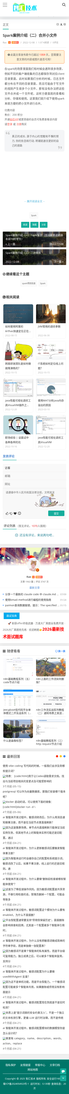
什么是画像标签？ (13, 740)
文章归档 (55, 1065)
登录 (9, 124)
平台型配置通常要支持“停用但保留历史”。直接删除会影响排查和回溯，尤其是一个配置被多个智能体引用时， (34, 925)
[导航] (5, 4)
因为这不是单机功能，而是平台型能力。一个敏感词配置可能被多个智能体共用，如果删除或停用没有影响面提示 (34, 987)
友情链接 (25, 1065)
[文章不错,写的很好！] (7, 513)
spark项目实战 (28, 283)
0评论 (54, 42)
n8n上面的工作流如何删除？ (50, 680)
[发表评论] (63, 1071)
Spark (33, 215)
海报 (34, 224)
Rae (10, 42)
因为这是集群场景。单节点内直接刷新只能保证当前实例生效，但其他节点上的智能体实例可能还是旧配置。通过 (34, 832)
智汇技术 (30, 1078)
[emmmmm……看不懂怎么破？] (11, 513)
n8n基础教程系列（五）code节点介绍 (17, 680)
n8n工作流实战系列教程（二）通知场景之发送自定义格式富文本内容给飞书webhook (50, 711)
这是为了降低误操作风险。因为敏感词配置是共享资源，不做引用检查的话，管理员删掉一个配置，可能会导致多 (34, 894)
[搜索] (63, 4)
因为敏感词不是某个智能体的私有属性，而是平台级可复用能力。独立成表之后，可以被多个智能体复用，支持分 (34, 956)
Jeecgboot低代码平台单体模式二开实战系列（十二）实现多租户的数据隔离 (17, 711)
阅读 (25, 224)
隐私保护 (11, 1065)
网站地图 (33, 1069)
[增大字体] (65, 24)
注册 (19, 124)
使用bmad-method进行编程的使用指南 (28, 599)
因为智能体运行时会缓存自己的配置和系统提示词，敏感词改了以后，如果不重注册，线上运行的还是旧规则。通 (34, 863)
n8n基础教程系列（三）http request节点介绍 (50, 742)
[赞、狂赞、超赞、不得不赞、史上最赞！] (15, 513)
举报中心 (40, 1065)
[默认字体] (61, 24)
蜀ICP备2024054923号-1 (16, 1083)
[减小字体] (58, 24)
